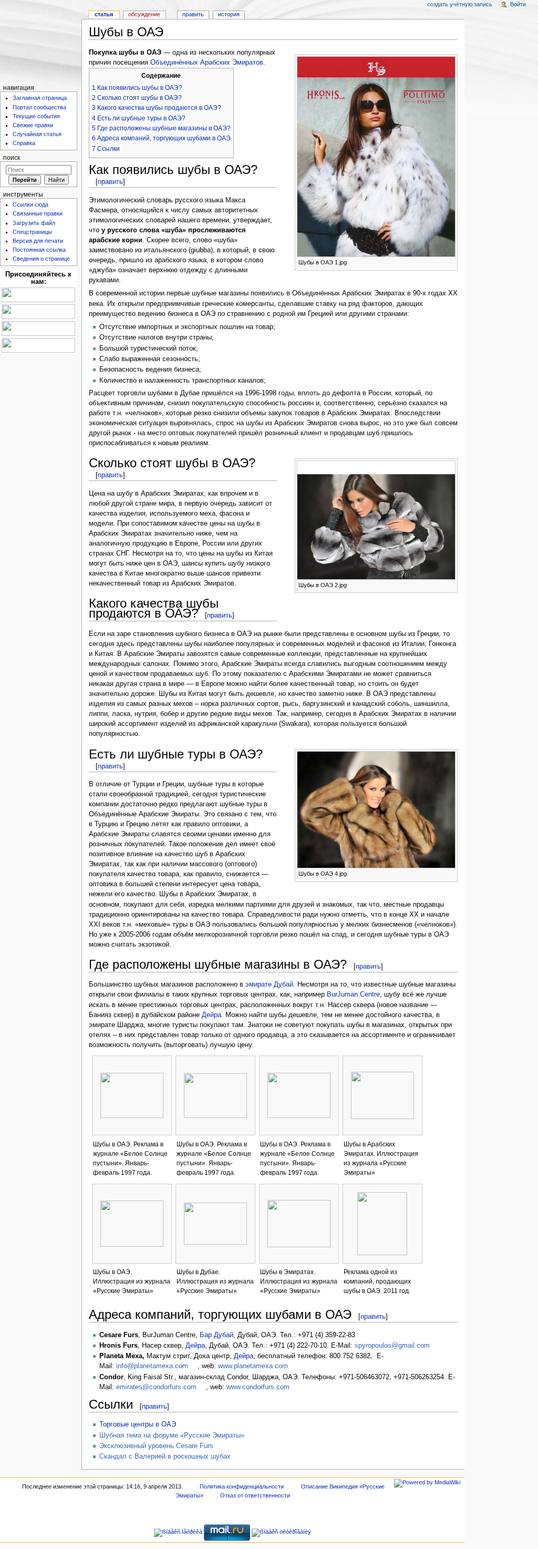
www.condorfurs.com (257, 1387)
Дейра (211, 1015)
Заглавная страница (40, 98)
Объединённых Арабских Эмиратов (206, 62)
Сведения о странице (41, 258)
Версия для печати (38, 241)
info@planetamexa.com (152, 1366)
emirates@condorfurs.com (156, 1387)
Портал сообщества (39, 107)
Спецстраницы (32, 232)
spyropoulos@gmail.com (392, 1345)
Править (193, 14)
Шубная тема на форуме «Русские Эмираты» (171, 1435)
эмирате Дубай (269, 984)
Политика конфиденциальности (242, 1486)
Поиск (11, 158)
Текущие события (36, 116)
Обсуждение (144, 14)
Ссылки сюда (30, 204)
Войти (518, 4)
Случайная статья (37, 134)
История (229, 14)
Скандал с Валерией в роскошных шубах (165, 1456)
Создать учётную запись (459, 4)
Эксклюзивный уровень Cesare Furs (156, 1446)
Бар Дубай (216, 1335)
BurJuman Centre (353, 994)
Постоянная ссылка (39, 250)
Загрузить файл (34, 223)
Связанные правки (38, 213)
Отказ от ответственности (255, 1495)
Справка (24, 143)
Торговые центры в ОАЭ (137, 1424)
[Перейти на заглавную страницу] (40, 40)
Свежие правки (33, 125)
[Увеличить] (450, 261)
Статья (104, 14)
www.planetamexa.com (253, 1366)
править (110, 182)
